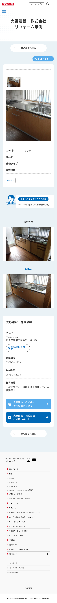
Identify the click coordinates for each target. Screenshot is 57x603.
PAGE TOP (28, 588)
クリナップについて (16, 535)
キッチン (12, 478)
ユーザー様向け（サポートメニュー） (22, 517)
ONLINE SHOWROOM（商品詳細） (21, 490)
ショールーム (14, 503)
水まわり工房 (24, 512)
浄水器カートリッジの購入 (18, 531)
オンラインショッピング (18, 526)
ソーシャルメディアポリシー (16, 568)
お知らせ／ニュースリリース (19, 549)
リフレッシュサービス (17, 522)
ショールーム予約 (36, 4)
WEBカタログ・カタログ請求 (19, 499)
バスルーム (13, 482)
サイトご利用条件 (13, 563)
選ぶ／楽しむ (14, 469)
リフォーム (13, 508)
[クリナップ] (8, 4)
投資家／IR (13, 545)
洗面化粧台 (13, 486)
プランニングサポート (17, 494)
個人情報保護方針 (13, 573)
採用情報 (12, 540)
